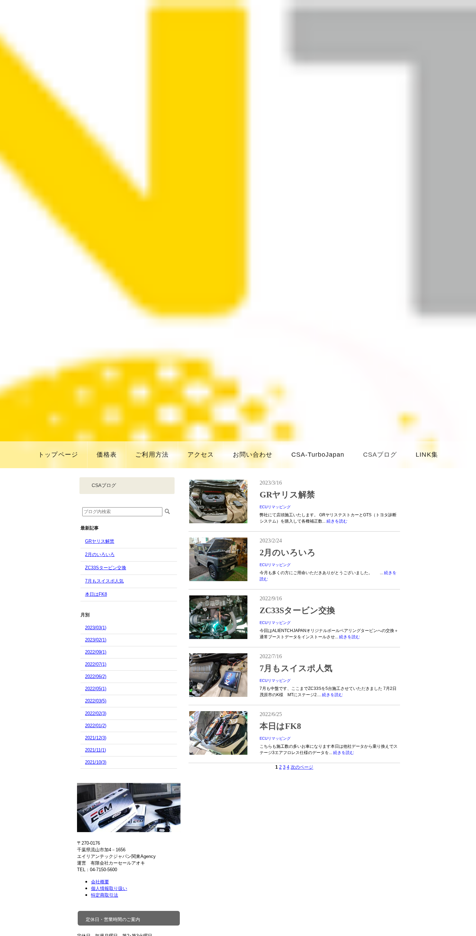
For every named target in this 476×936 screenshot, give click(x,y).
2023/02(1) (95, 639)
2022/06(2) (95, 676)
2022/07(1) (95, 664)
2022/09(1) (95, 652)
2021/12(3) (95, 737)
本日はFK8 (96, 594)
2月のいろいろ (100, 554)
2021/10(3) (95, 762)
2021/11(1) (95, 750)
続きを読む (337, 521)
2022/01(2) (95, 725)
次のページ (302, 767)
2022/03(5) (95, 700)
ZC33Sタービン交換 (105, 567)
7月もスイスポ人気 (104, 581)
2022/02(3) (95, 713)
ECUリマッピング (275, 507)
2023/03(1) (95, 627)
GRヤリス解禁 (99, 541)
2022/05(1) (95, 688)
